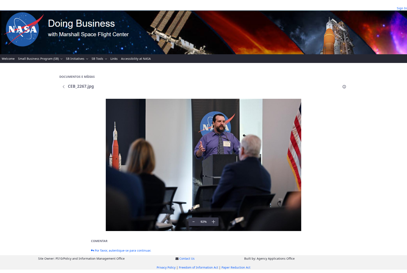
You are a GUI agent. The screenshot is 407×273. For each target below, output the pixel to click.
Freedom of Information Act (198, 267)
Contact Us (187, 258)
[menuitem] (8, 58)
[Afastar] (193, 221)
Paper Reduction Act (236, 267)
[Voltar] (63, 86)
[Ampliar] (213, 221)
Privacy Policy (166, 267)
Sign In (402, 8)
